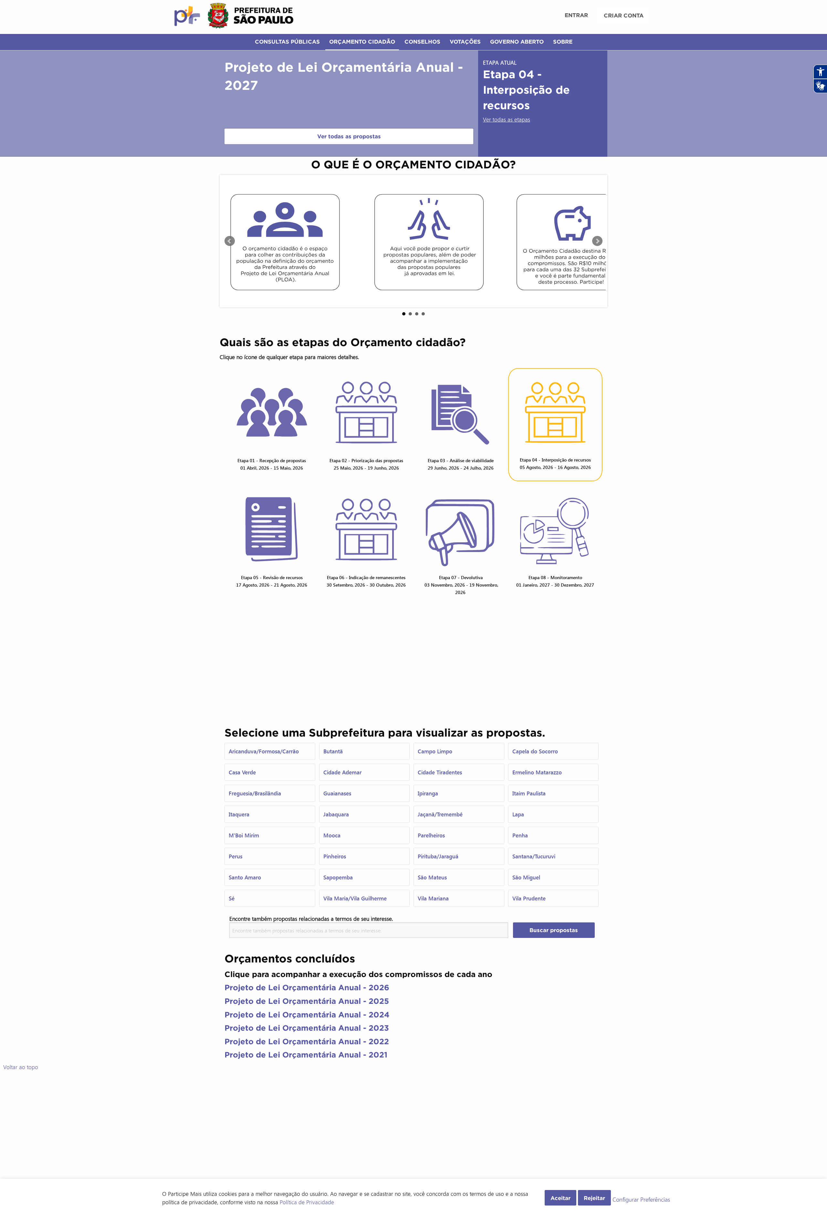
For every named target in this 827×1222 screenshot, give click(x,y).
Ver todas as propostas (349, 136)
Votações (465, 41)
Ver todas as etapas (506, 119)
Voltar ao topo (20, 1066)
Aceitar (560, 1198)
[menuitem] (576, 16)
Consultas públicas (287, 41)
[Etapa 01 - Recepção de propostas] (271, 412)
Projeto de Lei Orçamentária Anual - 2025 (307, 1001)
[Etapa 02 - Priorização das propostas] (366, 412)
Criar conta (624, 15)
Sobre (562, 41)
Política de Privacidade (307, 1202)
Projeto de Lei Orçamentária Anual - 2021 (306, 1054)
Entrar (576, 15)
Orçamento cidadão (362, 41)
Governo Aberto (517, 41)
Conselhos (422, 41)
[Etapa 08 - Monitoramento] (555, 529)
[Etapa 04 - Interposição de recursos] (555, 412)
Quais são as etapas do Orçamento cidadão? (343, 342)
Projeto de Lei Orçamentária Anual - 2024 (307, 1014)
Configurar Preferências (641, 1200)
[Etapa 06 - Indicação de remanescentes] (366, 529)
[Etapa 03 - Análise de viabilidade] (460, 412)
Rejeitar (594, 1198)
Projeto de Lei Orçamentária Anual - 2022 (307, 1041)
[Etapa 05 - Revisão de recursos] (271, 529)
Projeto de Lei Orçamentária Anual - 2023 (307, 1028)
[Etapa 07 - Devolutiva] (460, 529)
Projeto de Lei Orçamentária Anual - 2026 (307, 987)
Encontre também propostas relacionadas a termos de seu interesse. (311, 918)
